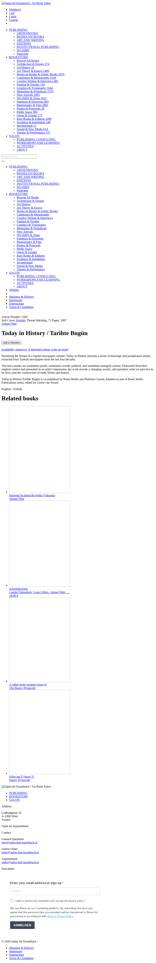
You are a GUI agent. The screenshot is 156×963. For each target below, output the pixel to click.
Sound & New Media (32, 129)
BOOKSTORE (18, 57)
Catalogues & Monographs (36, 77)
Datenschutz (16, 303)
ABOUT (22, 149)
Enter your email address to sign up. (36, 883)
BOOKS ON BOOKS (30, 36)
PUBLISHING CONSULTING (36, 139)
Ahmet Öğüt (9, 323)
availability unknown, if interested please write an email (35, 349)
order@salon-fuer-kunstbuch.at (20, 852)
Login (12, 16)
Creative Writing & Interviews (37, 81)
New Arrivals (28, 94)
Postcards (22, 53)
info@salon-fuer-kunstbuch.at (19, 842)
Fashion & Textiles (31, 84)
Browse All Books (28, 60)
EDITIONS (24, 43)
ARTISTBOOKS (27, 33)
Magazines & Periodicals (35, 91)
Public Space (27, 112)
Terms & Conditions (21, 307)
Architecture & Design (33, 64)
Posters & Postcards (30, 108)
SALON (14, 136)
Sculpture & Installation (33, 122)
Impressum (15, 300)
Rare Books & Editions (34, 118)
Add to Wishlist (11, 342)
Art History (25, 67)
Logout (13, 20)
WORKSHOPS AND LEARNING (38, 142)
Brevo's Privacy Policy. (60, 916)
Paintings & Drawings (33, 101)
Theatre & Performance (33, 132)
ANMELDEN (22, 925)
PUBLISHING (18, 29)
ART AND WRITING (30, 40)
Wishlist (15, 9)
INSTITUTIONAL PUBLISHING (38, 47)
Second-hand (26, 125)
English (20, 320)
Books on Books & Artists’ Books (40, 74)
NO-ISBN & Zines (32, 98)
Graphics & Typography (35, 88)
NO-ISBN (23, 50)
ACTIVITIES (25, 146)
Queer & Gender (29, 115)
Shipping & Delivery (21, 296)
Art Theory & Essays (33, 70)
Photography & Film (32, 105)
